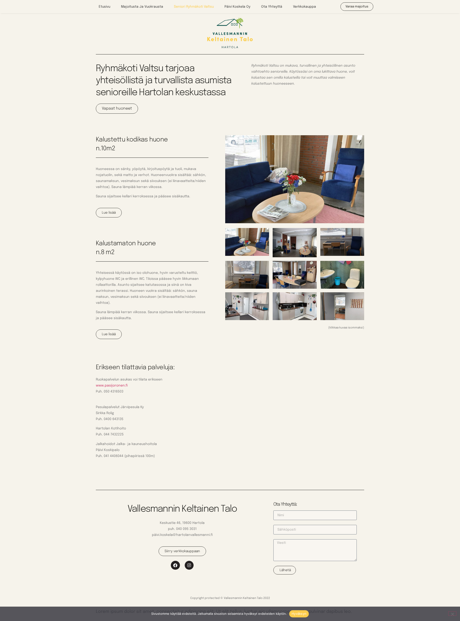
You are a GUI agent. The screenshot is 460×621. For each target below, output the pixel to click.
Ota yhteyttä (271, 6)
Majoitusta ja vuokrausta (142, 6)
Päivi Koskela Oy (237, 6)
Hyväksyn (299, 613)
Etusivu (104, 6)
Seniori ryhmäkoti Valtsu (194, 6)
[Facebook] (175, 565)
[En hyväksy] (452, 613)
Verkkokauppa (304, 6)
